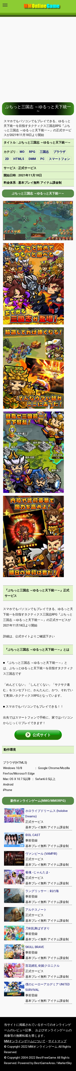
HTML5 (18, 159)
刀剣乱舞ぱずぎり (37, 928)
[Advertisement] (38, 56)
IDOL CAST (32, 835)
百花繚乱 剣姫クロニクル (42, 966)
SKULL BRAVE (34, 947)
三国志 (44, 152)
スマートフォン (59, 159)
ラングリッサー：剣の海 (42, 891)
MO (22, 152)
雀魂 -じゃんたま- (37, 872)
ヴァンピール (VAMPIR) (41, 854)
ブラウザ (59, 152)
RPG (32, 152)
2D (7, 159)
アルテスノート (36, 910)
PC (42, 159)
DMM (32, 159)
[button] (38, 735)
